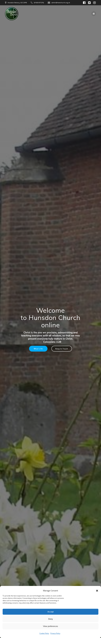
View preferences (50, 626)
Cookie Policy (44, 633)
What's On (38, 349)
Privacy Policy (55, 633)
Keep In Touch (61, 349)
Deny (50, 619)
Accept (50, 612)
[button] (97, 590)
